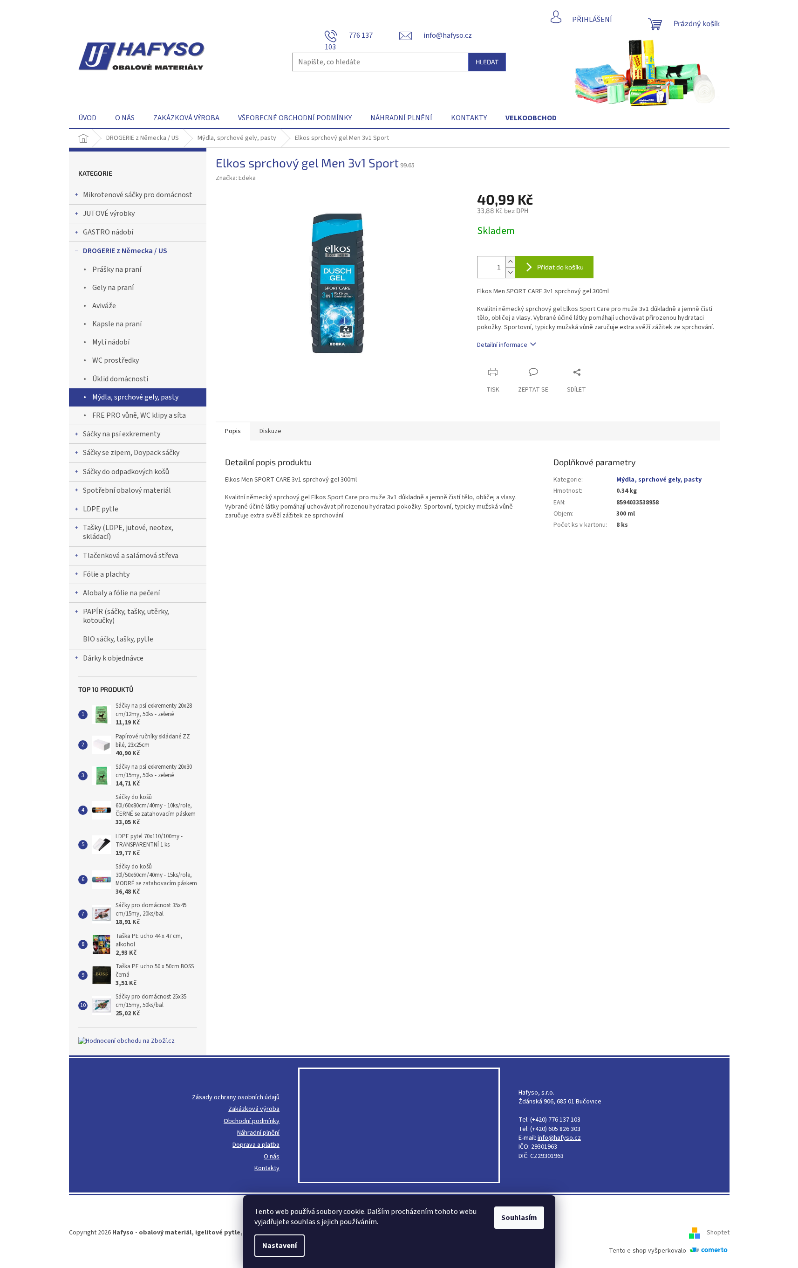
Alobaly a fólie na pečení (121, 593)
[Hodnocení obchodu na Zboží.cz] (126, 1041)
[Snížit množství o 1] (510, 272)
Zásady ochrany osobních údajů (236, 1097)
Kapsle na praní (117, 324)
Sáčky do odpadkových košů (126, 472)
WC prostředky (115, 360)
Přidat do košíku (560, 267)
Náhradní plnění (258, 1133)
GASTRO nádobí (108, 232)
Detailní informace (502, 345)
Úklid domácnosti (120, 379)
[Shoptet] (698, 1232)
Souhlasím (519, 1218)
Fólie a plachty (106, 574)
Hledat (487, 62)
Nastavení (279, 1245)
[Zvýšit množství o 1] (510, 261)
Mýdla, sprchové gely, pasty (135, 397)
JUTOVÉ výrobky (109, 213)
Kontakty (267, 1168)
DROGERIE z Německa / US (125, 251)
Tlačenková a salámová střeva (130, 556)
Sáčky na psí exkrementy (121, 434)
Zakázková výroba (254, 1109)
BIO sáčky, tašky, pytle (118, 639)
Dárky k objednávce (113, 658)
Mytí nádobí (111, 342)
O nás (272, 1156)
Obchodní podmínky (252, 1121)
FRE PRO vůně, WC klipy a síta (139, 415)
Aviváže (104, 306)
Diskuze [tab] (270, 431)
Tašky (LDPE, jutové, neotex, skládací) (128, 532)
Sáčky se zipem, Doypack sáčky (131, 453)
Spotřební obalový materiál (127, 490)
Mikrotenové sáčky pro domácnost (137, 195)
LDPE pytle (100, 509)
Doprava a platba (256, 1145)
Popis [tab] (233, 431)
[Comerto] (709, 1250)
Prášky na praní (116, 269)
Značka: (236, 178)
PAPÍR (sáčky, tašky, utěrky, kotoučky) (126, 616)
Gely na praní (113, 288)
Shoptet (718, 1232)
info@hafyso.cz (559, 1138)
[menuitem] (87, 118)
